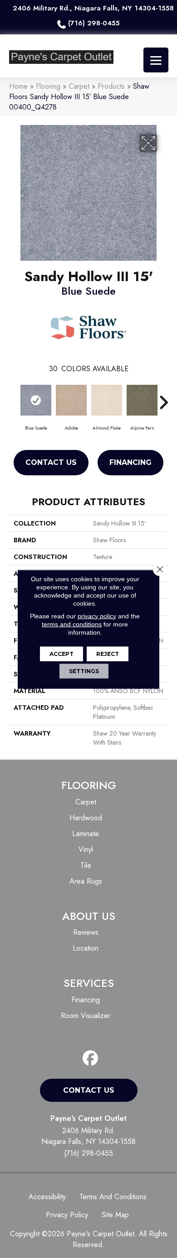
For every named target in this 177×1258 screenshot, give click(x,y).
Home (18, 86)
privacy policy (97, 615)
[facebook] (90, 1059)
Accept (61, 653)
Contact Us (51, 462)
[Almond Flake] (106, 400)
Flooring (48, 86)
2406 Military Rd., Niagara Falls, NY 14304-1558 (93, 8)
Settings (84, 670)
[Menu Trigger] (155, 60)
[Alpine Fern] (142, 400)
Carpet (79, 86)
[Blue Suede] (36, 400)
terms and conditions (72, 623)
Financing (130, 462)
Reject (107, 653)
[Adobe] (71, 400)
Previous (13, 397)
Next (163, 397)
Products (111, 86)
